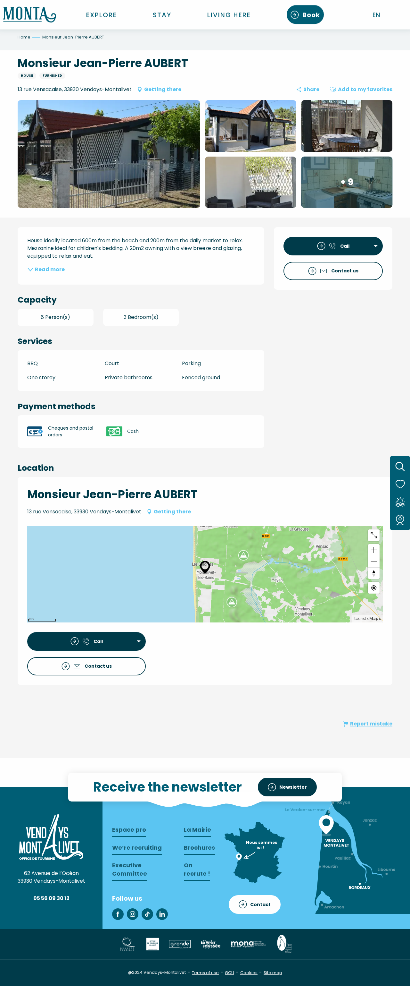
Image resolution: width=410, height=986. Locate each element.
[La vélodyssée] (210, 943)
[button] (376, 14)
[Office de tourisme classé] (152, 943)
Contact (260, 904)
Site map (273, 973)
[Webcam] (400, 519)
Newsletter (293, 787)
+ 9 (346, 182)
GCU (229, 973)
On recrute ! (197, 869)
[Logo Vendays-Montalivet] (51, 837)
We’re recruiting (137, 848)
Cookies (249, 973)
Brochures (199, 848)
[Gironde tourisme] (179, 943)
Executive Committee (129, 869)
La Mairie (197, 830)
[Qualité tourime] (127, 943)
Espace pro (129, 830)
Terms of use (205, 973)
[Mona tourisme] (248, 943)
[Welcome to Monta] (29, 15)
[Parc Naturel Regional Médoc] (284, 943)
